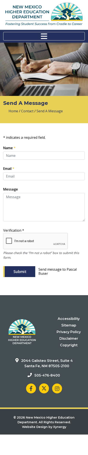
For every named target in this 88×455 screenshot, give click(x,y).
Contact (27, 111)
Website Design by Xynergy (44, 427)
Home (13, 111)
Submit (19, 271)
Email (8, 168)
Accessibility (69, 319)
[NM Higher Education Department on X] (44, 388)
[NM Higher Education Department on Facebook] (31, 388)
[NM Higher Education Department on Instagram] (57, 388)
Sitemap (68, 325)
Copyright (69, 345)
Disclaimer (68, 339)
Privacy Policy (69, 332)
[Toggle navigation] (44, 36)
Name (9, 147)
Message (10, 189)
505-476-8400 (47, 375)
